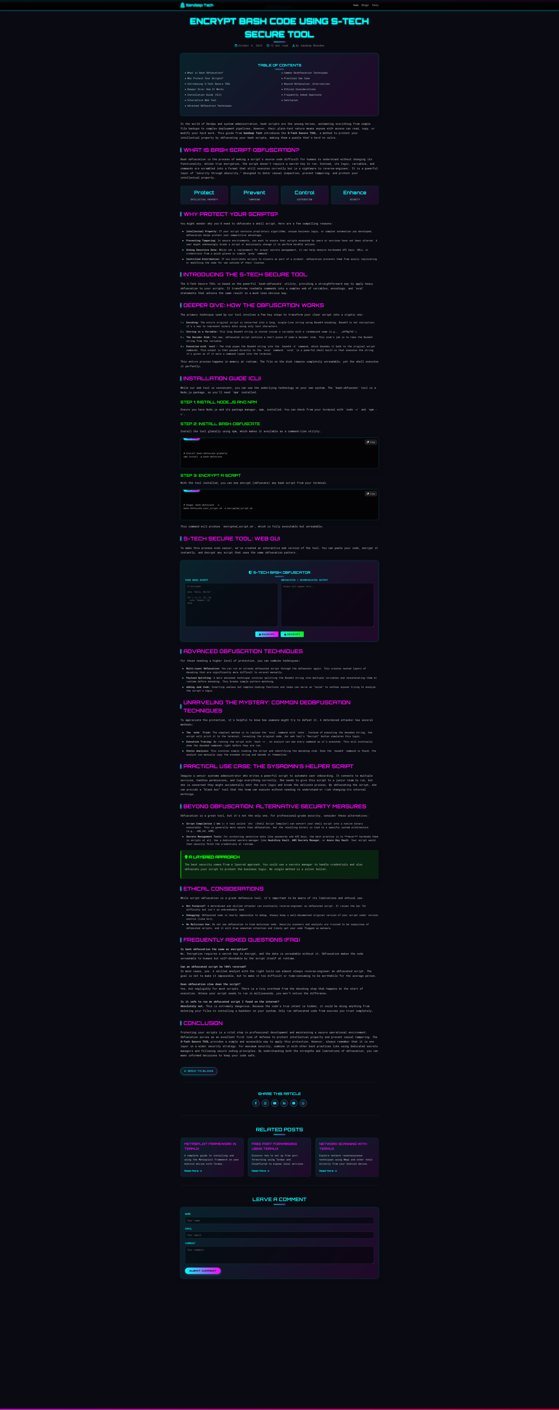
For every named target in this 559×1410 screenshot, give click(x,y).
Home (356, 5)
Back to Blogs (200, 1070)
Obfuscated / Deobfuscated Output (304, 579)
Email (188, 1228)
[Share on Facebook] (256, 1103)
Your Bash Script (196, 579)
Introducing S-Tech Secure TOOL (208, 83)
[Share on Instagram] (265, 1103)
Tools (375, 5)
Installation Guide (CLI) (204, 94)
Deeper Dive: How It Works (205, 89)
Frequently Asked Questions (303, 94)
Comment (190, 1243)
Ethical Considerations (300, 89)
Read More (191, 1170)
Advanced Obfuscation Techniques (209, 105)
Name (188, 1213)
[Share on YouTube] (274, 1103)
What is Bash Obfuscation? (205, 72)
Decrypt (293, 634)
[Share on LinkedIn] (284, 1103)
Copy (372, 442)
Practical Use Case (297, 78)
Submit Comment (202, 1270)
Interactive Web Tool (201, 100)
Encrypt (268, 634)
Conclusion (291, 100)
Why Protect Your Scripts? (205, 78)
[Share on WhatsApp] (303, 1103)
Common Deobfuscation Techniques (306, 72)
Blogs (365, 5)
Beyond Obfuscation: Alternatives (307, 83)
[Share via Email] (293, 1103)
